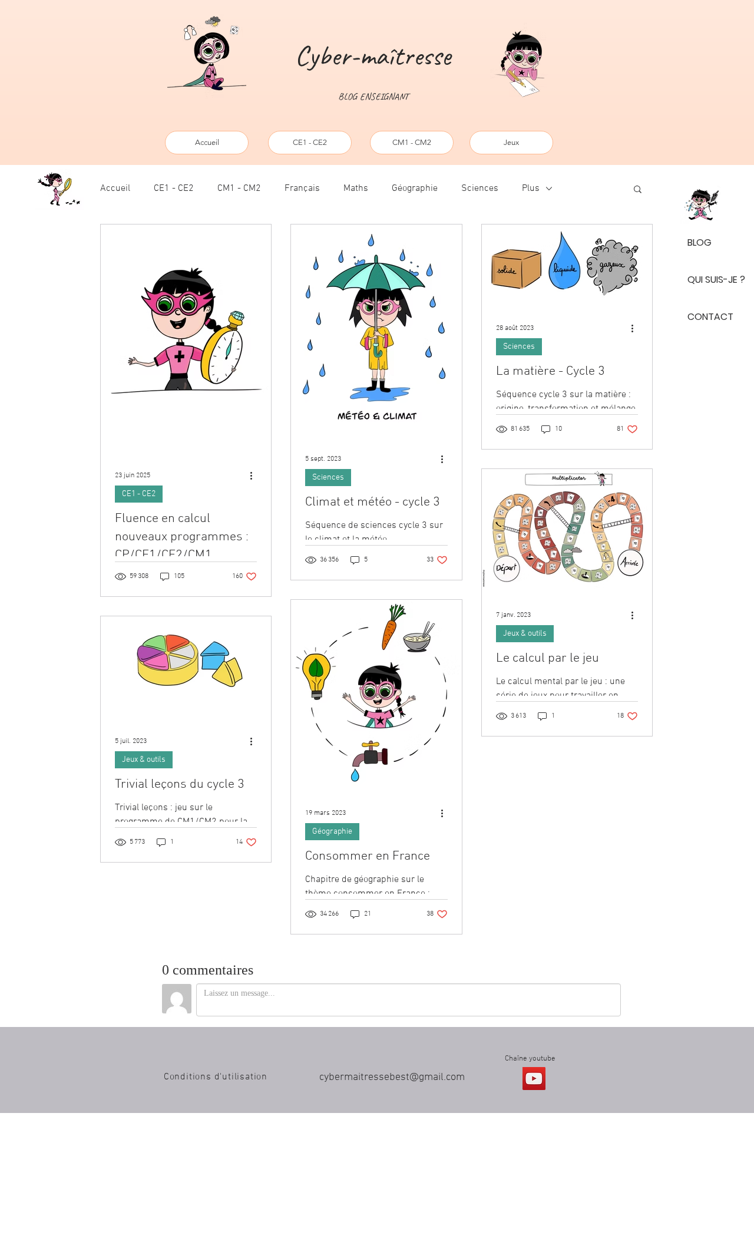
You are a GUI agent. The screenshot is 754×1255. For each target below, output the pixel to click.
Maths (355, 188)
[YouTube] (533, 1078)
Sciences (479, 188)
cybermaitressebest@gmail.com (392, 1077)
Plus (531, 188)
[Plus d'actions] (255, 475)
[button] (637, 190)
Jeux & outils (144, 760)
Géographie (415, 188)
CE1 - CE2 (174, 188)
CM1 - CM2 (239, 188)
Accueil (115, 188)
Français (302, 188)
